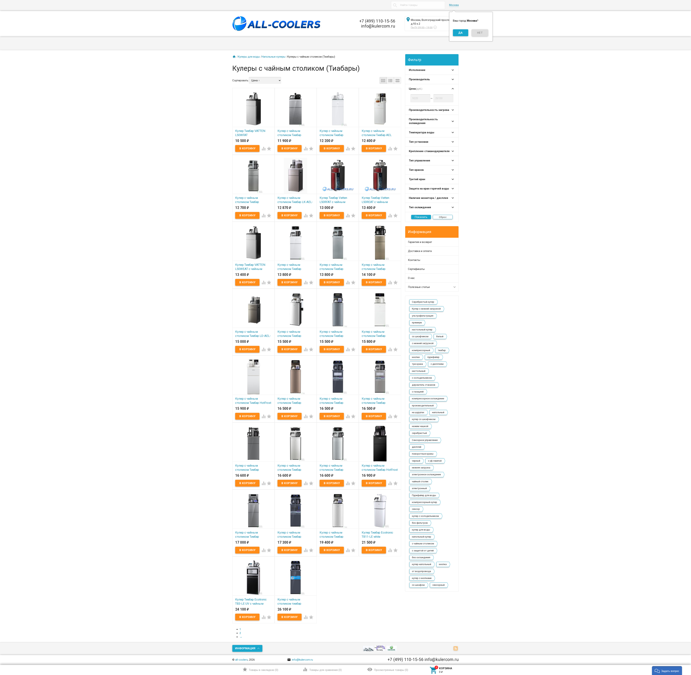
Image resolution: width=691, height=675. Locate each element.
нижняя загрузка (421, 467)
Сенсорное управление (425, 440)
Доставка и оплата (420, 251)
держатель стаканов (423, 384)
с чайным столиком (423, 543)
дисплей (416, 447)
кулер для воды (421, 529)
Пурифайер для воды (424, 495)
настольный (418, 371)
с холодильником (422, 377)
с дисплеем (437, 364)
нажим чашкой (420, 426)
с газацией (418, 391)
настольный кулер (422, 329)
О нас (411, 278)
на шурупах (418, 412)
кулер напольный (421, 564)
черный (416, 460)
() (260, 669)
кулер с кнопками (422, 578)
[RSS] (456, 648)
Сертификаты (416, 269)
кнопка (443, 564)
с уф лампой (435, 460)
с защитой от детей (423, 550)
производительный (423, 405)
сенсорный (438, 585)
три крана (417, 364)
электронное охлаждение (426, 474)
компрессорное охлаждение (428, 398)
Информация (245, 648)
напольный (438, 412)
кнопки (416, 357)
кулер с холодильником (425, 516)
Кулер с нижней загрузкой (426, 308)
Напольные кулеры (273, 56)
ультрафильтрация (422, 315)
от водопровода (421, 571)
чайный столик (420, 481)
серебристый (419, 433)
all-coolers (241, 659)
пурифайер (433, 357)
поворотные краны (422, 453)
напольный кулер (421, 536)
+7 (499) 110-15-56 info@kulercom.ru (377, 24)
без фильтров (420, 523)
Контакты (414, 260)
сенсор (416, 509)
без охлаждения (421, 557)
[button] (667, 670)
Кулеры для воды (249, 56)
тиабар (442, 350)
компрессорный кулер (424, 502)
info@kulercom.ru (300, 659)
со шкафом (418, 585)
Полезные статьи (419, 287)
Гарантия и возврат (420, 242)
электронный (419, 488)
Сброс (443, 217)
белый (439, 336)
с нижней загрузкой (422, 343)
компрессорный (421, 350)
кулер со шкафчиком (423, 419)
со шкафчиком (420, 336)
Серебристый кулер (423, 302)
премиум (417, 322)
